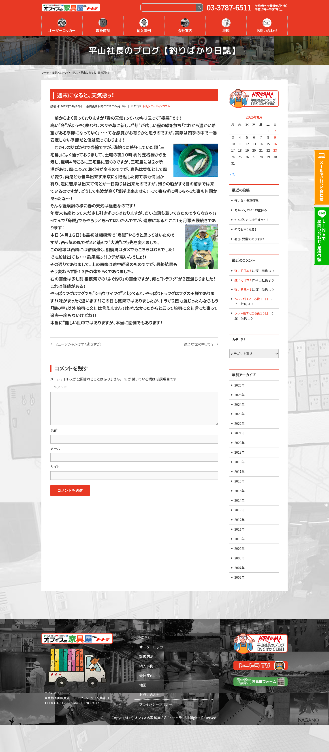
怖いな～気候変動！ (247, 200)
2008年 (239, 558)
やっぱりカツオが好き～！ (251, 219)
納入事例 (144, 30)
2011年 (239, 529)
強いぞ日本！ (242, 270)
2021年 (239, 433)
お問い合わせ (266, 30)
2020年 (239, 442)
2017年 (239, 471)
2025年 (239, 395)
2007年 (239, 567)
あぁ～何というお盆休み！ (251, 210)
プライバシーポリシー (155, 704)
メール (55, 448)
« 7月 (233, 174)
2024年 (239, 404)
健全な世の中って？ (201, 344)
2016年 (239, 481)
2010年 (239, 539)
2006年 (239, 577)
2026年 (239, 385)
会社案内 (185, 30)
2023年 (239, 414)
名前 (54, 430)
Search (199, 7)
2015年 (239, 491)
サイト (55, 466)
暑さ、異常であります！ (249, 239)
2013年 (239, 510)
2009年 (239, 548)
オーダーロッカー (62, 30)
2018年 (239, 462)
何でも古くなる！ (245, 229)
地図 (226, 30)
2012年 (239, 519)
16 (275, 144)
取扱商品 (103, 30)
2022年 (239, 423)
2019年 (239, 452)
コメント (58, 386)
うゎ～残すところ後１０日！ (252, 299)
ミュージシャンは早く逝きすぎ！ (76, 344)
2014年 (239, 500)
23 (275, 150)
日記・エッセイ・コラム (156, 106)
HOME (144, 637)
